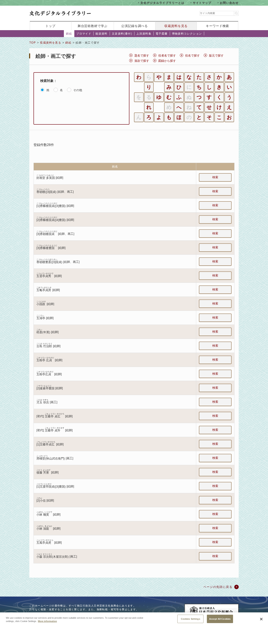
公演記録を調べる (134, 26)
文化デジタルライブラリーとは (162, 3)
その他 (77, 90)
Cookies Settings (190, 618)
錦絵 (69, 33)
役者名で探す (167, 55)
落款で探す (141, 60)
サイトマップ (202, 3)
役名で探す (192, 55)
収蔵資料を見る (176, 26)
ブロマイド (83, 33)
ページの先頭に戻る (217, 587)
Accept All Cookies (220, 618)
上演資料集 (143, 33)
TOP (32, 42)
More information (47, 621)
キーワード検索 (217, 26)
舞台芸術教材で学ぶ (93, 26)
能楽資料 (101, 33)
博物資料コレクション (187, 33)
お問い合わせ (229, 3)
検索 (215, 177)
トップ (50, 26)
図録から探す (167, 60)
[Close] (261, 619)
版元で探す (216, 55)
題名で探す (141, 55)
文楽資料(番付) (122, 33)
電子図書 (162, 33)
